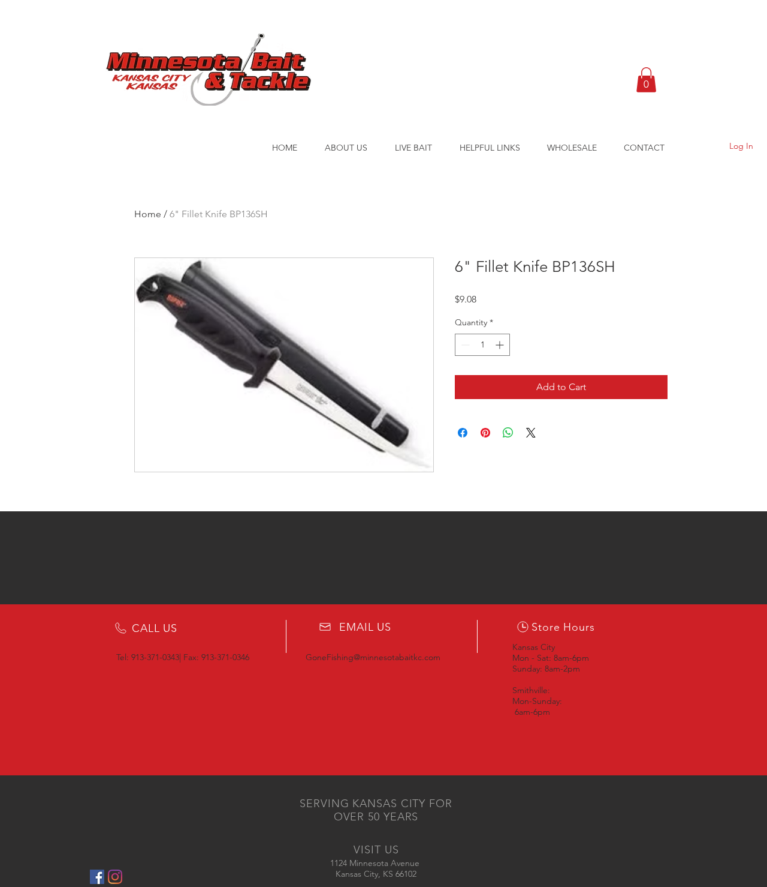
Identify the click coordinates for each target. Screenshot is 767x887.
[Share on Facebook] (462, 432)
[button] (646, 79)
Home (147, 214)
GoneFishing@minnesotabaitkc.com (373, 657)
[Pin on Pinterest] (485, 432)
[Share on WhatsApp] (508, 432)
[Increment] (500, 344)
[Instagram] (115, 877)
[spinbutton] (482, 344)
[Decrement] (464, 344)
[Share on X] (531, 432)
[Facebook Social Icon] (97, 877)
